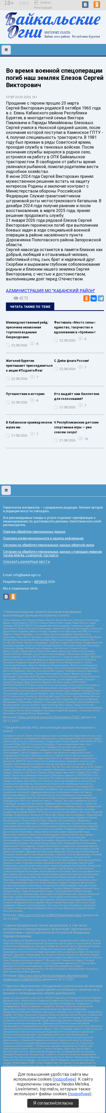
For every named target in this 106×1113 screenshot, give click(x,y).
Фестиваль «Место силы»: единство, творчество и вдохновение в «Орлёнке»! (75, 327)
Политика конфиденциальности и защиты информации (43, 538)
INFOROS (40, 582)
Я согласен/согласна (53, 1103)
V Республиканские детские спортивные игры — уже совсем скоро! (76, 427)
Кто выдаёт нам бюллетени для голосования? (76, 396)
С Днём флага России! (71, 361)
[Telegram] (101, 298)
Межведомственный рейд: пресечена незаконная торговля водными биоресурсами (27, 330)
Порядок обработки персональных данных (34, 531)
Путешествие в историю (25, 394)
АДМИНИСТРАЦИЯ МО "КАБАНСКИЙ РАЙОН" (50, 290)
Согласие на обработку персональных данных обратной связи (48, 545)
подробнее (64, 1079)
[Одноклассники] (86, 298)
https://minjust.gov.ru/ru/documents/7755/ (49, 717)
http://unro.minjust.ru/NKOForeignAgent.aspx (50, 915)
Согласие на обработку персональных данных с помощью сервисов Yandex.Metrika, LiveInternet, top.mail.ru (52, 553)
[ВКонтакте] (94, 298)
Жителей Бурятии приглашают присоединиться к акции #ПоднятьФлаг (29, 365)
